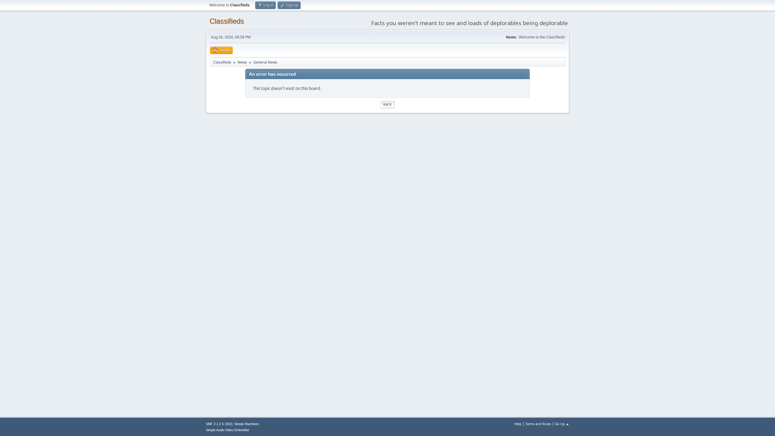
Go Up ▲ (562, 423)
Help (518, 423)
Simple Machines (246, 424)
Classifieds (226, 21)
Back (387, 104)
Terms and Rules (538, 423)
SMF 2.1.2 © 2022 (219, 424)
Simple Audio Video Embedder (227, 430)
